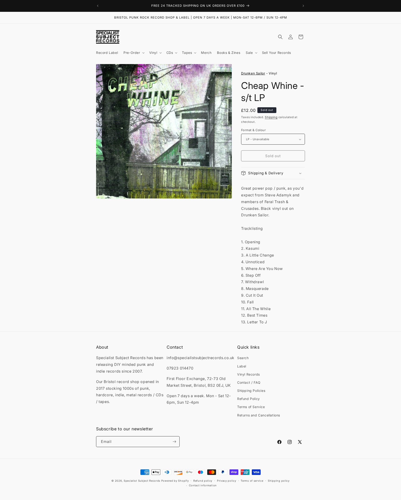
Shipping (271, 117)
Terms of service (252, 480)
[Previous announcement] (98, 5)
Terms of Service (251, 407)
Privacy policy (226, 480)
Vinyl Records (248, 374)
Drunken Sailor (253, 73)
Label (241, 366)
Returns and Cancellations (258, 415)
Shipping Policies (251, 391)
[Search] (280, 37)
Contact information (203, 485)
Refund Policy (248, 399)
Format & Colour (253, 130)
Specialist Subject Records (142, 480)
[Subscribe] (174, 441)
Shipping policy (279, 480)
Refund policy (202, 480)
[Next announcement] (303, 5)
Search (243, 358)
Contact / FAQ (249, 382)
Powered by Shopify (175, 480)
